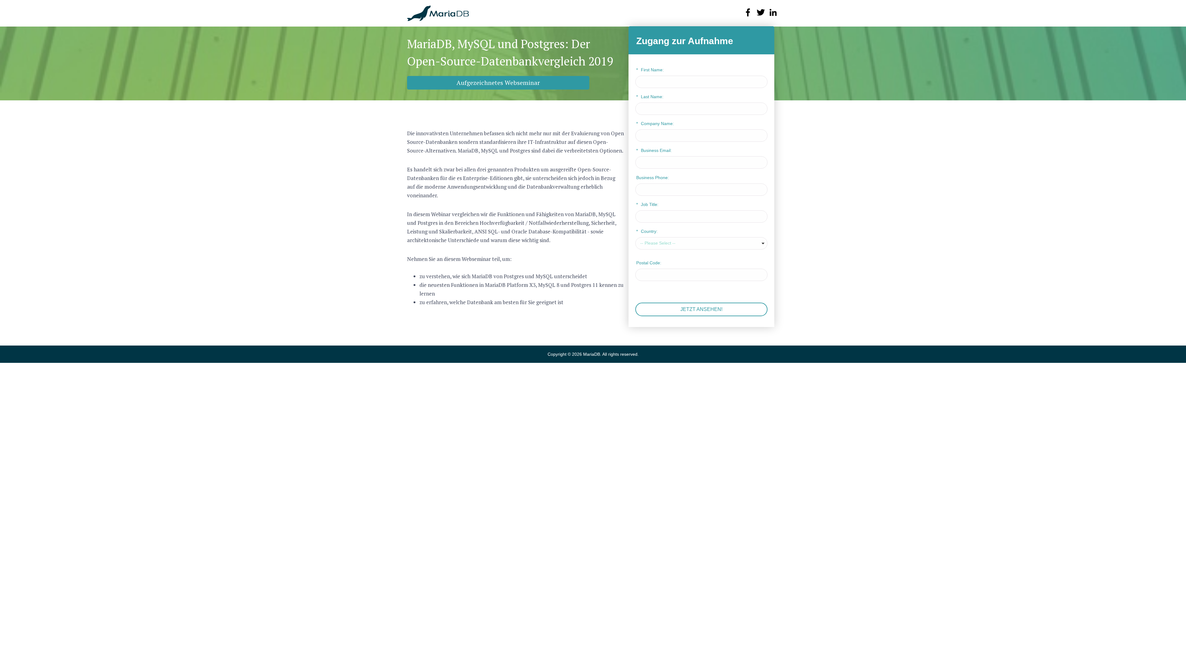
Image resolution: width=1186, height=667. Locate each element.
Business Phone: (652, 177)
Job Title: (647, 204)
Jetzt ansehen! (701, 309)
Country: (647, 231)
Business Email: (654, 150)
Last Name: (649, 96)
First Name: (650, 69)
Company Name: (655, 123)
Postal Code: (648, 262)
